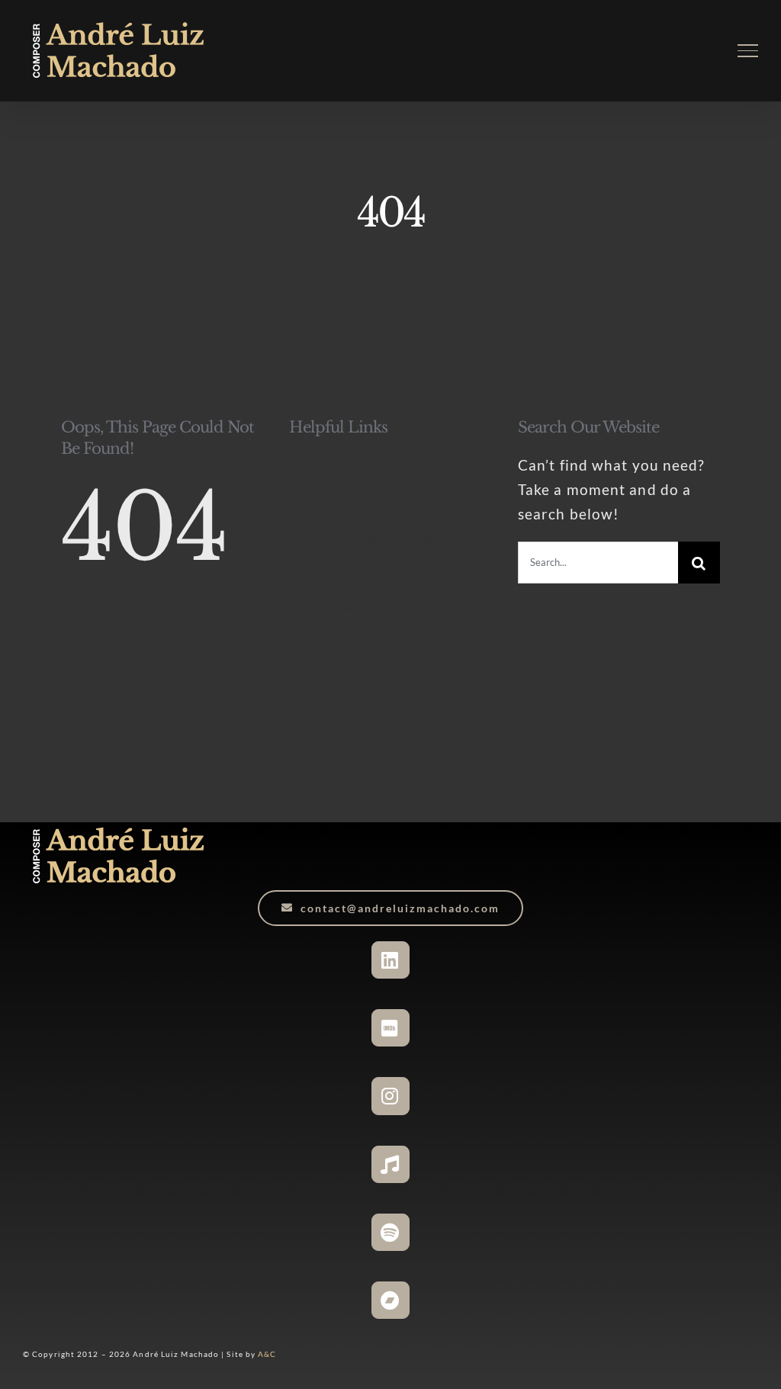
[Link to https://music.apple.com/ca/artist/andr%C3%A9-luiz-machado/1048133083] (390, 1164)
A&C (267, 1353)
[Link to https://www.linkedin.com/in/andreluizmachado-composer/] (390, 960)
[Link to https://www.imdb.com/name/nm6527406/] (390, 1028)
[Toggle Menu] (748, 50)
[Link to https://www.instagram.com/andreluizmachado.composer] (390, 1095)
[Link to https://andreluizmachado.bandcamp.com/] (390, 1300)
